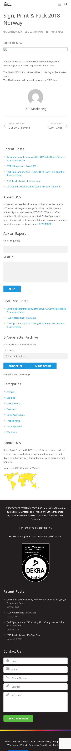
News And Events (16, 414)
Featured (11, 409)
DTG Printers (13, 403)
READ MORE (45, 224)
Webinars (12, 432)
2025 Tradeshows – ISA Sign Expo (24, 180)
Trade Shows (56, 31)
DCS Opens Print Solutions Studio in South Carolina (33, 186)
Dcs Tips (11, 397)
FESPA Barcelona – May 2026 (21, 166)
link (49, 527)
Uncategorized (14, 426)
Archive (10, 391)
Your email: (9, 350)
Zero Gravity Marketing (52, 745)
